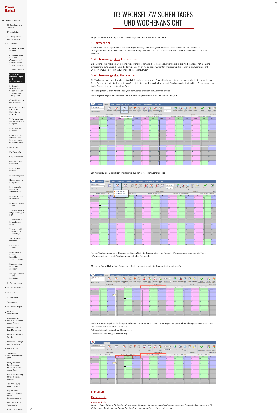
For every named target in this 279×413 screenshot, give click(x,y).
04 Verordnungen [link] (14, 283)
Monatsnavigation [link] (16, 175)
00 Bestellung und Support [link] (14, 26)
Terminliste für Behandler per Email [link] (15, 222)
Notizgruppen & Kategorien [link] (16, 181)
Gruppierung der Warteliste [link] (16, 162)
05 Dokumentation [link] (15, 287)
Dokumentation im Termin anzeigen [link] (15, 266)
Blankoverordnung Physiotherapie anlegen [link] (15, 376)
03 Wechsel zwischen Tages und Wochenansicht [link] (16, 78)
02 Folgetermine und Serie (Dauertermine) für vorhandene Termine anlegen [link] (16, 60)
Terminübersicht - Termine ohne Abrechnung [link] (16, 231)
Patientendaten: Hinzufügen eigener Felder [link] (15, 189)
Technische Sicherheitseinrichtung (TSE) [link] (16, 355)
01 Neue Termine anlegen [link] (16, 49)
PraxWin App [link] (12, 349)
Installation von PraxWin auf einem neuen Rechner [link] (15, 320)
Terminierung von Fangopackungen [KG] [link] (16, 212)
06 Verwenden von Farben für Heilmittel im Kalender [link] (17, 111)
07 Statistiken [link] (12, 297)
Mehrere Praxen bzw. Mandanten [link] (14, 328)
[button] (276, 3)
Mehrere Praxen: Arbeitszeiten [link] (14, 403)
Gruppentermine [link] (16, 156)
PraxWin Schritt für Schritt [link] (15, 335)
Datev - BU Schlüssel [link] (15, 410)
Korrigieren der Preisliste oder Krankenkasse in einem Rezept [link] (14, 366)
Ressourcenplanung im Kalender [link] (17, 197)
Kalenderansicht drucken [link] (16, 169)
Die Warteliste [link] (15, 152)
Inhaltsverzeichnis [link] (12, 20)
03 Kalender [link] (12, 44)
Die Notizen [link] (14, 147)
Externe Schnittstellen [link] (12, 312)
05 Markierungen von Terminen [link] (16, 101)
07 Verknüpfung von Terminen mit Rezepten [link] (16, 121)
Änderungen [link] (12, 302)
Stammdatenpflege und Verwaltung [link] (15, 342)
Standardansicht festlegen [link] (16, 239)
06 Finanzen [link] (12, 292)
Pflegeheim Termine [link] (14, 246)
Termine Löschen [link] (16, 69)
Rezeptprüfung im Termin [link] (16, 204)
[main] (153, 19)
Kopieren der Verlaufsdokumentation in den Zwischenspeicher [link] (16, 394)
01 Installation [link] (13, 32)
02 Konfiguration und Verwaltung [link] (14, 37)
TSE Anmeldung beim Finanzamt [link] (13, 385)
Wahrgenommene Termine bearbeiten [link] (16, 275)
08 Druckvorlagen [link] (14, 307)
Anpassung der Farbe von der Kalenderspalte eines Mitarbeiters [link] (16, 139)
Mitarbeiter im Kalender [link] (15, 129)
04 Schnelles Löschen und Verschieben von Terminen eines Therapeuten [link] (16, 91)
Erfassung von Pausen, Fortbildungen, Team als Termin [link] (16, 256)
